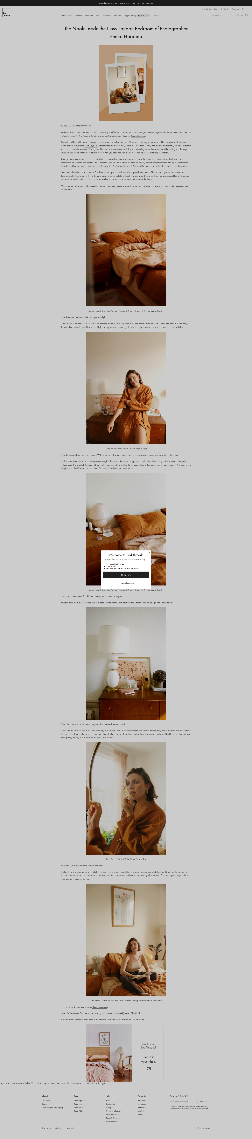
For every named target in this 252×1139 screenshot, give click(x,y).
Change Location (126, 582)
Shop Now (126, 574)
